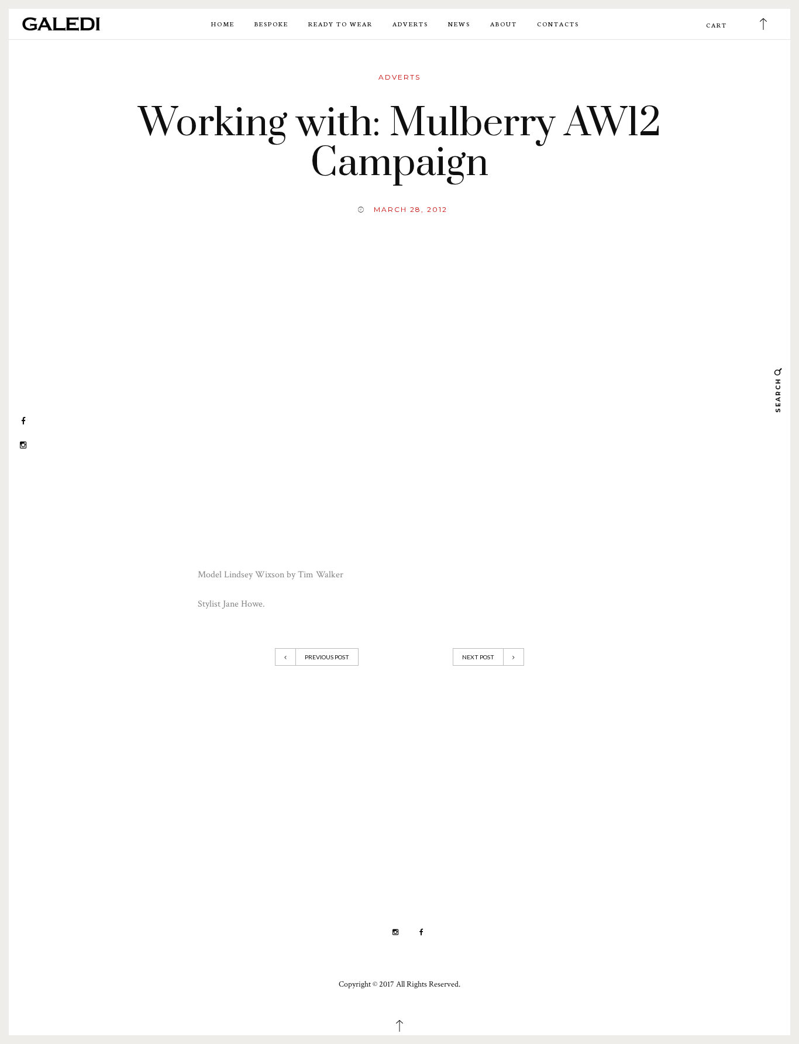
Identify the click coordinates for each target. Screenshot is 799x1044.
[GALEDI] (61, 22)
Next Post (478, 656)
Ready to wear (340, 23)
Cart (716, 24)
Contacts (558, 23)
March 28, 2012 (410, 209)
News (459, 23)
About (503, 23)
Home (223, 23)
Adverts (410, 23)
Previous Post (327, 656)
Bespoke (271, 23)
